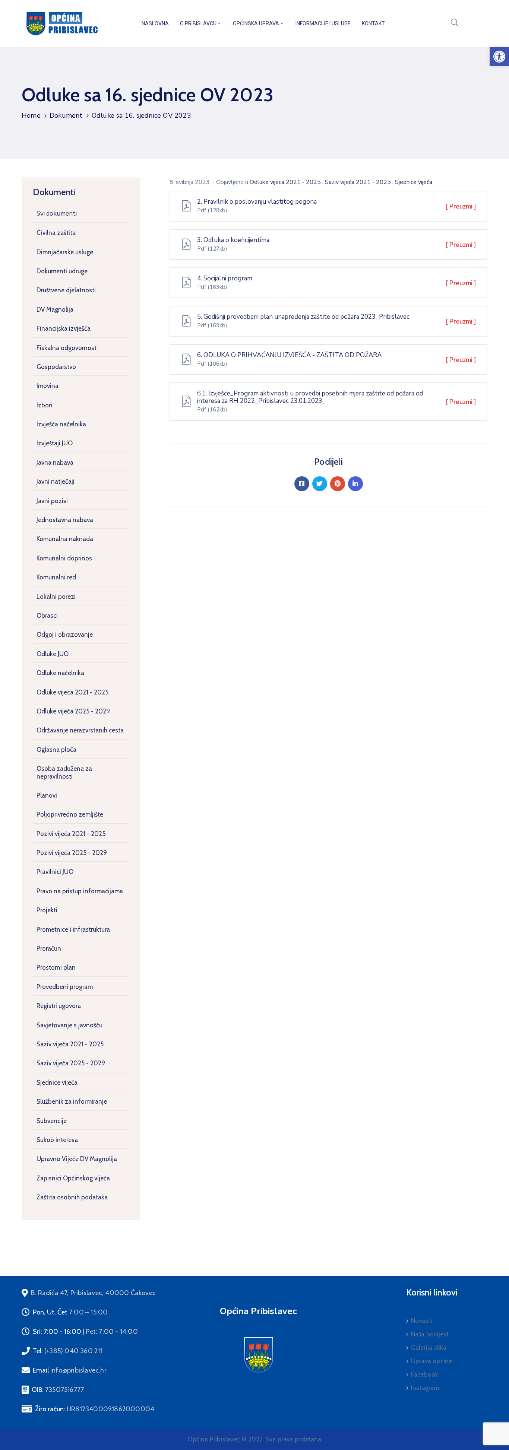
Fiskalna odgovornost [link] (67, 348)
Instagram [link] (425, 1388)
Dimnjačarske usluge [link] (65, 252)
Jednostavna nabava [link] (65, 520)
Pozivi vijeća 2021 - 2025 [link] (71, 833)
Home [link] (31, 115)
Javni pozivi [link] (52, 501)
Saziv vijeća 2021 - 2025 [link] (70, 1044)
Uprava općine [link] (431, 1361)
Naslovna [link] (155, 23)
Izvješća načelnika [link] (61, 424)
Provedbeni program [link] (65, 986)
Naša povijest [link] (430, 1334)
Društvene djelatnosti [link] (66, 290)
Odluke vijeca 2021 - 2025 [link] (72, 692)
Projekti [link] (47, 910)
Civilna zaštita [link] (56, 232)
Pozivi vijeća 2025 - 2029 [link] (72, 852)
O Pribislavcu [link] (198, 23)
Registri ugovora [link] (59, 1005)
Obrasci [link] (47, 615)
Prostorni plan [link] (56, 967)
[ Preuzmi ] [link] (461, 206)
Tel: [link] (67, 1351)
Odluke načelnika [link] (60, 673)
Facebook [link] (425, 1374)
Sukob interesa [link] (57, 1140)
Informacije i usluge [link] (323, 23)
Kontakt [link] (373, 23)
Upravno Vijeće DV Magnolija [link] (77, 1159)
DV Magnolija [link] (55, 309)
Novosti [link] (422, 1321)
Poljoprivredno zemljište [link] (70, 814)
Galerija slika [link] (429, 1347)
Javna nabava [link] (55, 462)
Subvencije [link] (52, 1121)
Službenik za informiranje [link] (72, 1101)
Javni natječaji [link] (56, 481)
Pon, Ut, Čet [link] (70, 1312)
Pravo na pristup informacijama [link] (80, 891)
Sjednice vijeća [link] (57, 1082)
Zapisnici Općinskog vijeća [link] (73, 1178)
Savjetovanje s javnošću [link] (69, 1025)
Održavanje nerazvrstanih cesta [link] (80, 730)
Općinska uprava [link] (256, 23)
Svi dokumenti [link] (57, 213)
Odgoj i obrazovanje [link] (65, 634)
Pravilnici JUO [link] (55, 871)
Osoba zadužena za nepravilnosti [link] (64, 772)
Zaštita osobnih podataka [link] (72, 1197)
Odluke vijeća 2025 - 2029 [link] (73, 711)
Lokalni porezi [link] (56, 596)
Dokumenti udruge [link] (62, 271)
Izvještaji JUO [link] (55, 443)
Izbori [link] (44, 405)
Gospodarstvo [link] (56, 367)
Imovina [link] (48, 385)
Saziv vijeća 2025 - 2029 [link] (71, 1063)
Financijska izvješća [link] (64, 328)
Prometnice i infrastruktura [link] (73, 929)
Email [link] (70, 1370)
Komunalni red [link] (56, 577)
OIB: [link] (58, 1390)
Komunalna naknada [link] (65, 539)
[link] (499, 56)
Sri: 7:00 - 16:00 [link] (85, 1331)
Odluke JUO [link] (53, 654)
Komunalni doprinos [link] (64, 558)
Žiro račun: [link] (94, 1409)
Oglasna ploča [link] (56, 749)
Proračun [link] (49, 948)
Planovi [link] (47, 795)
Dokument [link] (66, 115)
